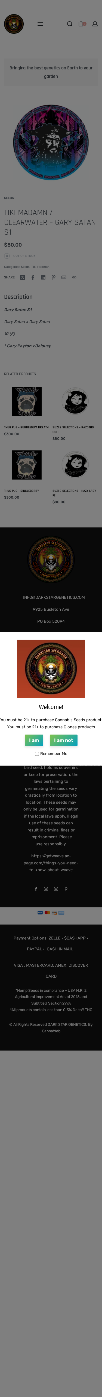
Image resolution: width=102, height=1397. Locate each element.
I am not (63, 740)
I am (34, 740)
